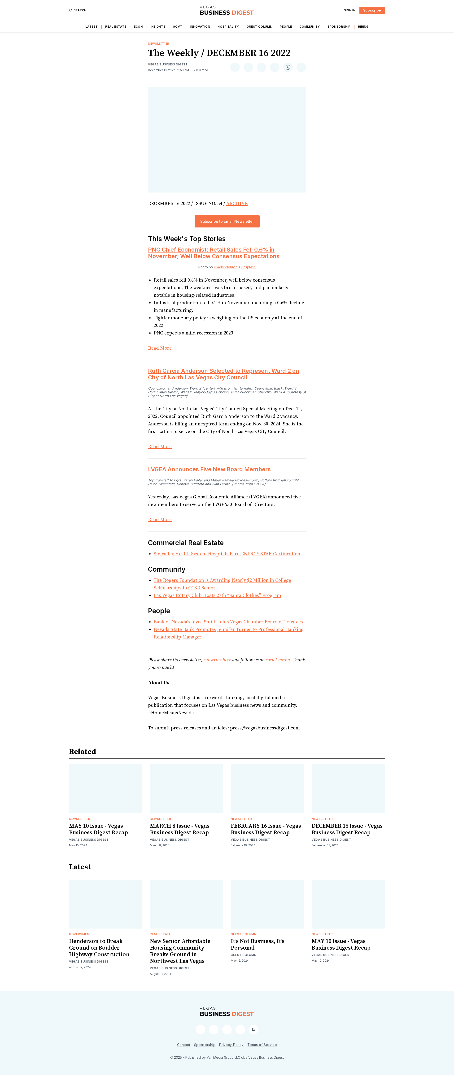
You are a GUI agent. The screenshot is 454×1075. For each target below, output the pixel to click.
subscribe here (217, 660)
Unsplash (248, 267)
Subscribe (372, 10)
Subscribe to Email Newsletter (227, 221)
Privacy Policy (231, 1045)
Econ (138, 26)
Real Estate (115, 26)
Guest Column (259, 26)
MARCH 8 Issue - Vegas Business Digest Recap (180, 829)
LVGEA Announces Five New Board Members (209, 469)
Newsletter (158, 43)
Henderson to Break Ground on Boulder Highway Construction (99, 948)
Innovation (200, 26)
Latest (91, 26)
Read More (160, 348)
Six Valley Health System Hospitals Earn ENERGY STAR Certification (227, 554)
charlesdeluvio (226, 267)
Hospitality (228, 26)
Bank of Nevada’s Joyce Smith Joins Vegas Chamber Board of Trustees (228, 622)
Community (310, 26)
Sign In (350, 10)
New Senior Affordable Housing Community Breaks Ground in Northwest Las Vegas (180, 951)
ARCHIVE (237, 204)
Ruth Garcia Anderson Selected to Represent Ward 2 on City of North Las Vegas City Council (223, 374)
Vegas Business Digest (168, 64)
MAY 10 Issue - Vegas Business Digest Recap (98, 829)
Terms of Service (262, 1045)
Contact (183, 1045)
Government (80, 934)
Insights (158, 26)
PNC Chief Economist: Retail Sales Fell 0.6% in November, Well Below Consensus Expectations (213, 253)
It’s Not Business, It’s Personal (257, 944)
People (286, 26)
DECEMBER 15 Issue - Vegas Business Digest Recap (347, 829)
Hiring (363, 26)
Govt (177, 26)
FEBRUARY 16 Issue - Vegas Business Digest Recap (266, 829)
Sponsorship (338, 26)
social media (278, 660)
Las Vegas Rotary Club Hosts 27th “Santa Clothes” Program (217, 596)
